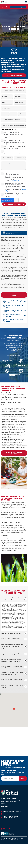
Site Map (17, 840)
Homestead (9, 345)
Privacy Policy (15, 180)
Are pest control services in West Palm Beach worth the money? (11, 660)
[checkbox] (13, 142)
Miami (20, 345)
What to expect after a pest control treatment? (12, 686)
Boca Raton (6, 344)
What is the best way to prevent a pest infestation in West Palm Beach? (12, 667)
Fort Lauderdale (20, 344)
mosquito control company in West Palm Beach (14, 604)
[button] (14, 599)
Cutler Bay (12, 344)
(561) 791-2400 (14, 350)
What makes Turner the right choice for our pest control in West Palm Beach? (12, 646)
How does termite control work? (11, 633)
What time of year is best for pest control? (11, 680)
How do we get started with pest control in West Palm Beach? (11, 654)
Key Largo (15, 345)
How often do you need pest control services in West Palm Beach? (12, 673)
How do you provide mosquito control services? (10, 599)
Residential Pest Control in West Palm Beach (14, 294)
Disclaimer (4, 840)
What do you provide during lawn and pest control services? (11, 639)
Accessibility (11, 840)
